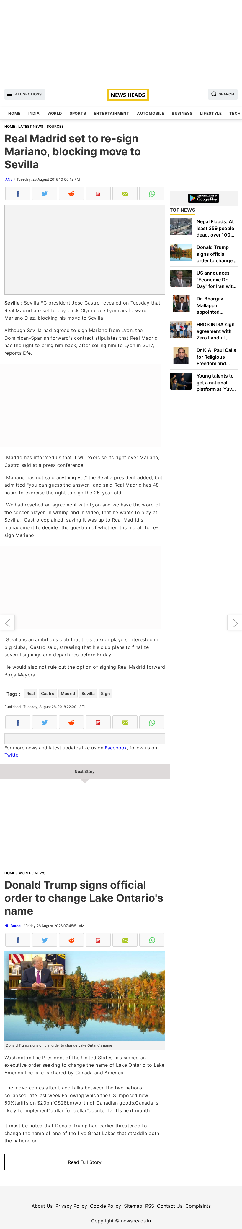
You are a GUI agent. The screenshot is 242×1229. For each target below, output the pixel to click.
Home (14, 113)
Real (30, 693)
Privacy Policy (71, 1206)
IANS (8, 179)
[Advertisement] (121, 41)
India (34, 113)
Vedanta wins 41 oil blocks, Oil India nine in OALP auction (234, 622)
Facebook (116, 748)
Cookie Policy (105, 1206)
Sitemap (133, 1206)
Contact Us (169, 1206)
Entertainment (111, 113)
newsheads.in (136, 1221)
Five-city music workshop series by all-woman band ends (7, 622)
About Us (42, 1206)
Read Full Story (85, 1162)
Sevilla (88, 693)
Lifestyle (211, 113)
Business (182, 113)
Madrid (68, 693)
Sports (78, 113)
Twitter (12, 755)
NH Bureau (13, 926)
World (55, 113)
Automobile (150, 113)
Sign (105, 693)
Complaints (198, 1206)
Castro (48, 693)
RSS (149, 1206)
